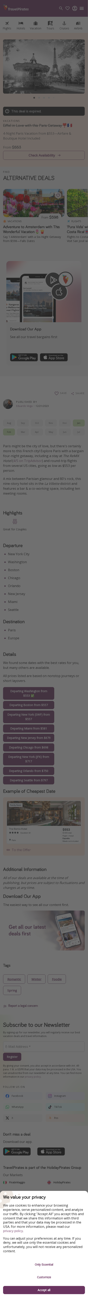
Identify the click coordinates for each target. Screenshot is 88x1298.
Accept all (44, 1290)
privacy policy (13, 1231)
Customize (44, 1277)
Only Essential (44, 1264)
